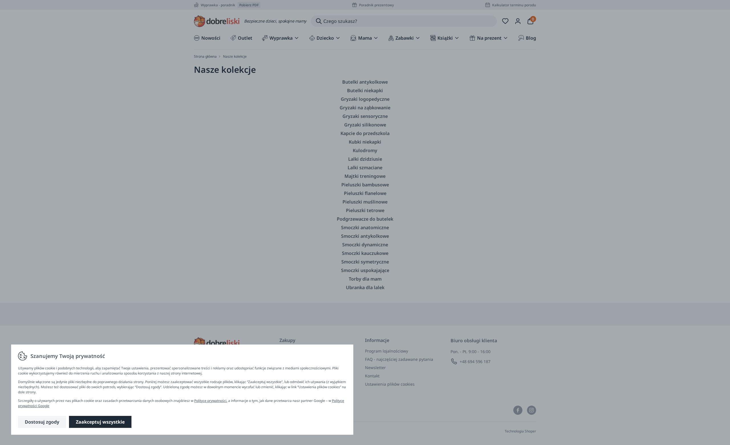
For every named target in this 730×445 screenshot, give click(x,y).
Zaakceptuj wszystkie (100, 422)
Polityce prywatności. (210, 400)
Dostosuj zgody (42, 422)
